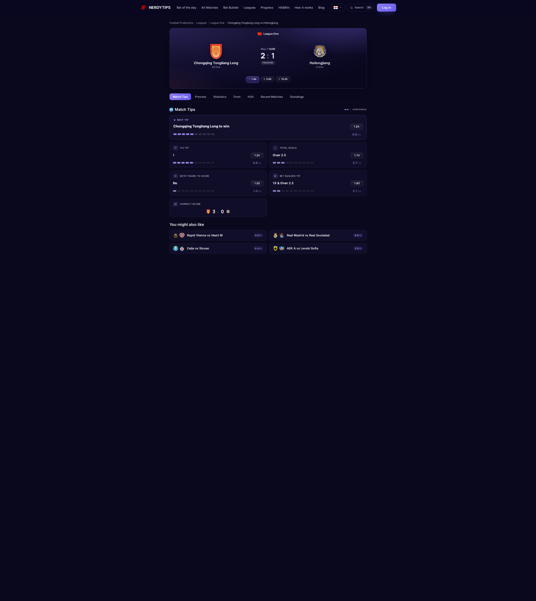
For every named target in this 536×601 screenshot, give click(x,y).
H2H (251, 96)
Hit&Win (284, 7)
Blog (321, 7)
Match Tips (180, 96)
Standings (297, 96)
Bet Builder (231, 7)
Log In (386, 7)
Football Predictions (181, 22)
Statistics (219, 96)
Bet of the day (186, 7)
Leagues (250, 7)
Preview (200, 96)
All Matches (209, 7)
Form (237, 96)
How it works (304, 7)
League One (217, 22)
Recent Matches (272, 96)
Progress (267, 7)
